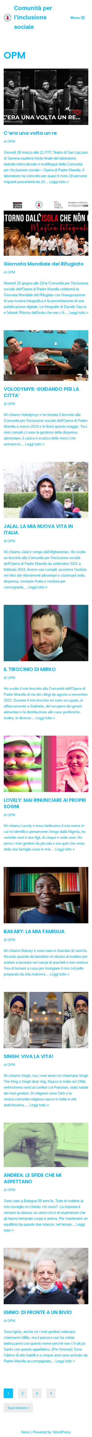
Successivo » (18, 1408)
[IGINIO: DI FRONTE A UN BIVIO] (46, 1276)
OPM (11, 141)
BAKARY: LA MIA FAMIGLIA (34, 931)
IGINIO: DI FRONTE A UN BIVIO (38, 1312)
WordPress (62, 1432)
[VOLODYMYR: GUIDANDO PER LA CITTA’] (46, 355)
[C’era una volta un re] (46, 97)
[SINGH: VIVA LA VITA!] (46, 1020)
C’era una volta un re (30, 133)
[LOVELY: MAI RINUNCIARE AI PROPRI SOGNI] (46, 764)
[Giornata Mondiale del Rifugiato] (46, 227)
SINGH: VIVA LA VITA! (28, 1056)
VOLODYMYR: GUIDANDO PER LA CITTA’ (41, 392)
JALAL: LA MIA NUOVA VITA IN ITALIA (38, 529)
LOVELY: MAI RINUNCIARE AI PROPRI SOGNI (45, 803)
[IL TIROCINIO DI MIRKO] (46, 633)
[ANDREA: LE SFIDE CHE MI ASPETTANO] (46, 1145)
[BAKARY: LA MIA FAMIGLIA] (46, 895)
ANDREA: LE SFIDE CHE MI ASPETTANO (32, 1178)
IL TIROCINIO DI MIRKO (30, 669)
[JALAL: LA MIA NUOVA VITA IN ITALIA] (46, 490)
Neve (25, 1432)
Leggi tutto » (59, 182)
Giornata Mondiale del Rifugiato (44, 263)
